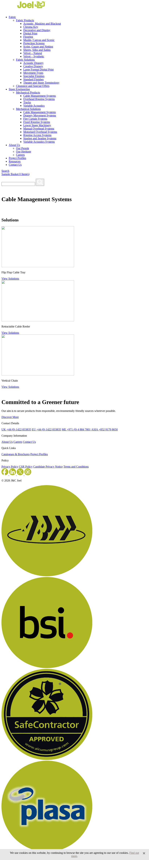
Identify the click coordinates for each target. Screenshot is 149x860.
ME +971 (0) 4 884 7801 (76, 429)
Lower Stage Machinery (37, 125)
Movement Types (33, 72)
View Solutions (10, 278)
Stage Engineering (19, 89)
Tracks (27, 102)
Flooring (28, 36)
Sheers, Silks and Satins (37, 49)
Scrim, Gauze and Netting (38, 46)
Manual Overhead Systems (38, 128)
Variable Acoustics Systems (39, 141)
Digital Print (30, 33)
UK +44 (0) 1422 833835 (16, 429)
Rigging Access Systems (37, 135)
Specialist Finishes (33, 76)
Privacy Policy (9, 466)
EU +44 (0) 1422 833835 (46, 429)
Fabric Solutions (25, 59)
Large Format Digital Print (38, 69)
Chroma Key (30, 26)
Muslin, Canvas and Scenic (39, 40)
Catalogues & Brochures (15, 454)
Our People (22, 148)
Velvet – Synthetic (33, 56)
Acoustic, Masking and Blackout (42, 23)
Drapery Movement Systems (39, 115)
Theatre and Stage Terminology (41, 82)
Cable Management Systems (39, 95)
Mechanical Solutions (28, 108)
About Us (14, 145)
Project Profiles (17, 158)
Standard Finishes (33, 79)
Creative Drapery (33, 66)
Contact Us (15, 164)
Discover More (10, 417)
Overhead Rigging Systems (39, 99)
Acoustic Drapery (33, 63)
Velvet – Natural (32, 53)
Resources (15, 161)
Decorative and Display (36, 30)
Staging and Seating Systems (39, 138)
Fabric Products (25, 20)
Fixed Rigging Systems (36, 122)
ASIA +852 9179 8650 (104, 429)
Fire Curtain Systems (35, 118)
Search (5, 170)
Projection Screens (34, 43)
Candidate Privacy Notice (48, 466)
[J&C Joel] (23, 10)
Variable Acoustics (34, 105)
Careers (20, 154)
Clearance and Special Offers (32, 85)
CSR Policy (26, 466)
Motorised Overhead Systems (40, 131)
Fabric (12, 17)
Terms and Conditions (76, 466)
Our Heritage (23, 151)
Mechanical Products (28, 92)
